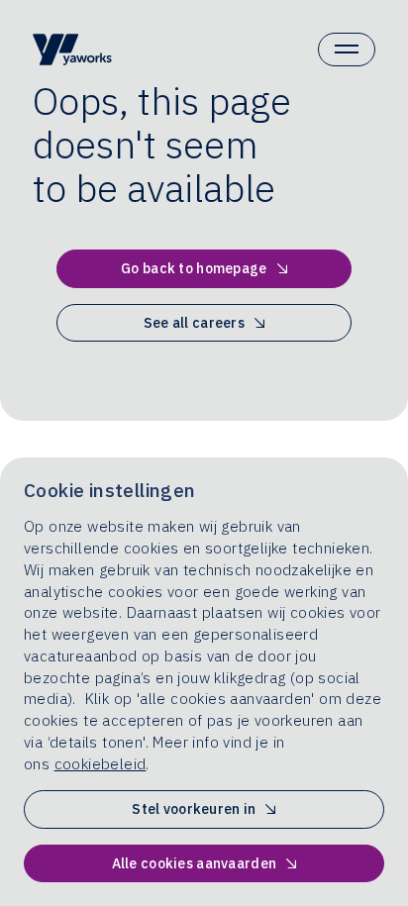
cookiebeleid (100, 764)
